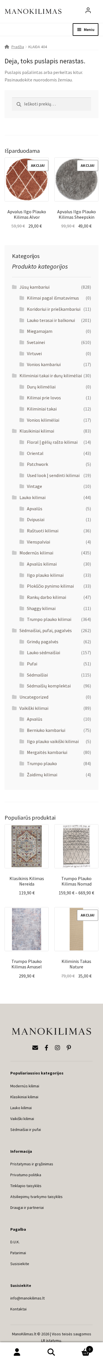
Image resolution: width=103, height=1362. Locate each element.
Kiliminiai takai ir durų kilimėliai (50, 375)
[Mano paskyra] (88, 11)
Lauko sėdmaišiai (43, 652)
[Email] (35, 1047)
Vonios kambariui (44, 364)
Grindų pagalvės (42, 641)
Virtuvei (34, 353)
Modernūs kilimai (36, 553)
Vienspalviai (38, 542)
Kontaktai (18, 1309)
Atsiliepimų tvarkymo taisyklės (36, 1196)
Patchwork (37, 464)
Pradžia (17, 46)
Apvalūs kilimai (42, 564)
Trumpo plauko (42, 763)
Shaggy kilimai (41, 608)
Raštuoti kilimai (42, 531)
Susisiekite (19, 1263)
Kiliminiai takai (42, 409)
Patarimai (18, 1252)
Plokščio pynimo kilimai (50, 586)
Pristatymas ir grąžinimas (31, 1163)
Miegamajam (39, 331)
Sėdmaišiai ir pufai (25, 1129)
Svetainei (36, 342)
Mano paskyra (17, 1352)
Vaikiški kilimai (33, 708)
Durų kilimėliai (41, 387)
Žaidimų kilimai (42, 774)
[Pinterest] (69, 1047)
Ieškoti (51, 1352)
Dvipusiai (35, 519)
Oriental (35, 453)
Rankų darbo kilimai (46, 597)
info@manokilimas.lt (27, 1298)
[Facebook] (46, 1047)
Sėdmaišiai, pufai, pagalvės (45, 630)
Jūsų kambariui (34, 287)
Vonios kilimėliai (43, 420)
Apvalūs (34, 508)
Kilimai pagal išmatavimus (53, 298)
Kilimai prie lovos (44, 397)
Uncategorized (33, 697)
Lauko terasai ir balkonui (51, 320)
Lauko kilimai (32, 497)
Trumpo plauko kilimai (49, 619)
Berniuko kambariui (46, 730)
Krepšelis (79, 1347)
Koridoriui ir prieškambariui (53, 309)
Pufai (32, 664)
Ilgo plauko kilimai (45, 575)
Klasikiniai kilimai (36, 431)
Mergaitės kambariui (47, 752)
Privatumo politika (25, 1174)
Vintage (34, 486)
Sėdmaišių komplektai (49, 686)
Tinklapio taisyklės (25, 1185)
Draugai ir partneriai (27, 1207)
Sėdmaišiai (37, 675)
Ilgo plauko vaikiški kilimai (53, 741)
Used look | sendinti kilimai (53, 475)
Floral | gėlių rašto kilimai (52, 442)
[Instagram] (57, 1047)
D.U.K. (15, 1241)
